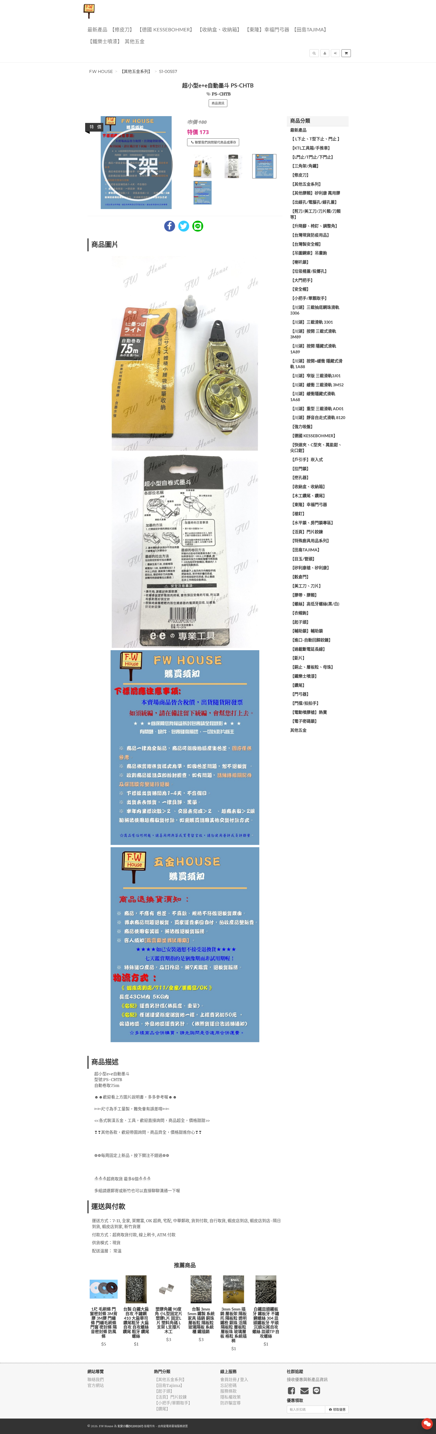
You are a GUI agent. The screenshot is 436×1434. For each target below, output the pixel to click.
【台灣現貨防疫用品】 (310, 235)
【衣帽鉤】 (300, 613)
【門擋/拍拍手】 (305, 704)
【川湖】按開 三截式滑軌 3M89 (313, 335)
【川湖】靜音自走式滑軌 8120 (317, 418)
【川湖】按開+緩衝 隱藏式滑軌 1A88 (316, 364)
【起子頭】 (300, 622)
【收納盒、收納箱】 (219, 29)
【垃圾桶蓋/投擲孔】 (309, 272)
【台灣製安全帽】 (306, 244)
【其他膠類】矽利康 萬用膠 (315, 193)
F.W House (101, 71)
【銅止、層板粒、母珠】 (312, 667)
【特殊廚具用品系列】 (310, 541)
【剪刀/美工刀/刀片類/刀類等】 (315, 215)
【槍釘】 (298, 514)
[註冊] (324, 53)
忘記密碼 (228, 1385)
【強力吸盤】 (302, 427)
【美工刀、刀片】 (306, 586)
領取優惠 (339, 1409)
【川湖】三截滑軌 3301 (311, 322)
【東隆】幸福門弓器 (266, 29)
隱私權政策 (230, 1397)
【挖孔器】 (300, 478)
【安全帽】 (300, 289)
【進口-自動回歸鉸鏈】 (311, 640)
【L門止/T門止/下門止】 (312, 157)
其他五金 (135, 41)
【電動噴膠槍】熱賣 (308, 713)
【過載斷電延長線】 (308, 649)
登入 (244, 1379)
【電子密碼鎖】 (304, 721)
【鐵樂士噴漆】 (104, 41)
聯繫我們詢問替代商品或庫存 (215, 142)
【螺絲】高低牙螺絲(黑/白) (314, 604)
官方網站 (95, 1385)
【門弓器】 (300, 694)
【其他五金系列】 (136, 71)
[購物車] (346, 53)
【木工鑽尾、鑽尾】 (308, 496)
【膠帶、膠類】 (304, 595)
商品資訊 (218, 103)
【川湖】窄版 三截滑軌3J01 (315, 376)
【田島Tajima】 (310, 29)
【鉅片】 (298, 658)
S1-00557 (168, 71)
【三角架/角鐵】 (305, 166)
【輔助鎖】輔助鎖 (306, 631)
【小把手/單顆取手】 (309, 299)
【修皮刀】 (122, 29)
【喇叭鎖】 (300, 262)
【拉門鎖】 (300, 469)
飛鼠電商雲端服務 (171, 1426)
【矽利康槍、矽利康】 (310, 568)
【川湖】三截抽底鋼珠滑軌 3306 (314, 311)
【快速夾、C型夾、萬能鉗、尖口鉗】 (316, 448)
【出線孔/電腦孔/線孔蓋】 (314, 202)
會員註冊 (228, 1379)
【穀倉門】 (300, 577)
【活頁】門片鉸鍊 (306, 532)
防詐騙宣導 (230, 1403)
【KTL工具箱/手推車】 (311, 148)
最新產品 (97, 29)
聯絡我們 (95, 1379)
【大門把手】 (302, 281)
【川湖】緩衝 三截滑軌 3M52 (317, 385)
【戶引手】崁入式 (306, 460)
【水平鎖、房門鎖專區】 (312, 523)
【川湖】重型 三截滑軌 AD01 (317, 409)
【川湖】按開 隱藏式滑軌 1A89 (313, 349)
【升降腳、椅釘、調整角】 (314, 226)
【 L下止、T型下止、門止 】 (316, 139)
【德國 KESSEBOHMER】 (166, 29)
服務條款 (228, 1391)
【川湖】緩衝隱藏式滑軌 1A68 (312, 397)
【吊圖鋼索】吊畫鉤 (308, 253)
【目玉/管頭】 (303, 559)
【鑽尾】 (298, 686)
